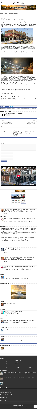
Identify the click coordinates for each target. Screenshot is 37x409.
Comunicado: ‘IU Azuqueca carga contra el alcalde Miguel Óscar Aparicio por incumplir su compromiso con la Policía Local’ (30, 131)
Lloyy (16, 304)
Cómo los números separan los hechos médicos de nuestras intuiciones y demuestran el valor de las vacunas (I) (19, 209)
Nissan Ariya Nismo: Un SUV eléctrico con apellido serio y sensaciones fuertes (14, 276)
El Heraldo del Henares (5, 19)
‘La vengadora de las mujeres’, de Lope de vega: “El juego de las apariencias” (14, 248)
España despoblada (12, 108)
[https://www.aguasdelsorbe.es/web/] (18, 7)
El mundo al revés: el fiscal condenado (9, 303)
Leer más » (5, 213)
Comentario (3, 143)
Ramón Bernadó (18, 258)
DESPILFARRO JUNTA (6, 108)
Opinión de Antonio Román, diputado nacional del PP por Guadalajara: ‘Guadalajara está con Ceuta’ (6, 130)
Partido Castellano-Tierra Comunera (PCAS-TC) (29, 108)
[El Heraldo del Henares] (18, 2)
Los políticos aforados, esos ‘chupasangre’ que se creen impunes (13, 311)
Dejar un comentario (21, 19)
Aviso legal (1, 399)
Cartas (4, 12)
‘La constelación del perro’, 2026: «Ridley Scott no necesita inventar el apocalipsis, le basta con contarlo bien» (19, 257)
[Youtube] (19, 406)
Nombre (2, 151)
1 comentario (11, 312)
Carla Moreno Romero (19, 348)
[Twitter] (18, 406)
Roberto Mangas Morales (19, 321)
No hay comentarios (12, 210)
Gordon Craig (18, 249)
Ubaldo (15, 312)
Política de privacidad (3, 400)
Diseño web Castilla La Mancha (20, 405)
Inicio (1, 12)
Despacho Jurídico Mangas (19, 268)
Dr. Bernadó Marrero (19, 210)
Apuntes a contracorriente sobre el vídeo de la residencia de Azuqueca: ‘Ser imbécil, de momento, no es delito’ (19, 320)
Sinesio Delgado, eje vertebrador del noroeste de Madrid (12, 329)
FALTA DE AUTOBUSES (19, 108)
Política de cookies (2, 402)
